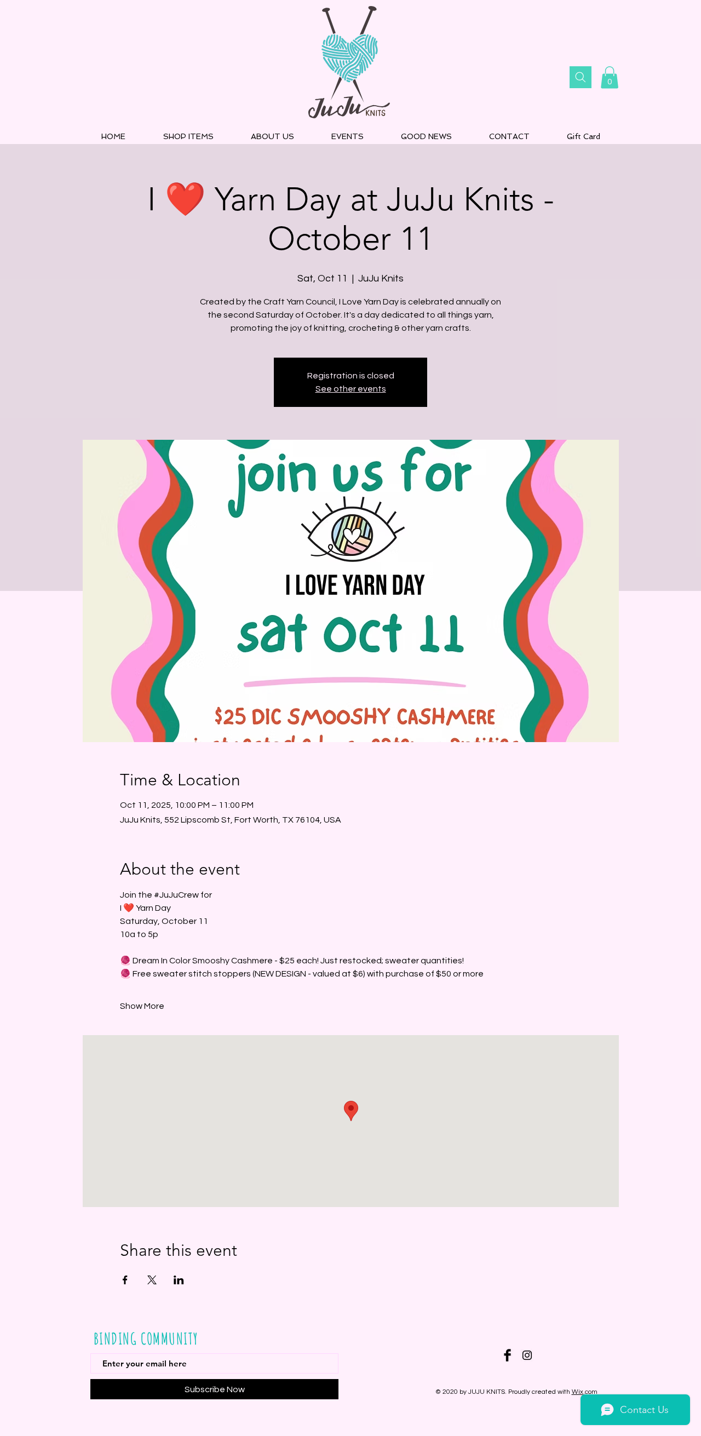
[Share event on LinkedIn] (179, 1280)
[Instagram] (527, 1355)
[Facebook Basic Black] (507, 1355)
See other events (350, 388)
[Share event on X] (152, 1280)
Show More (142, 1006)
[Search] (580, 77)
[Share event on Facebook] (125, 1280)
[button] (609, 77)
